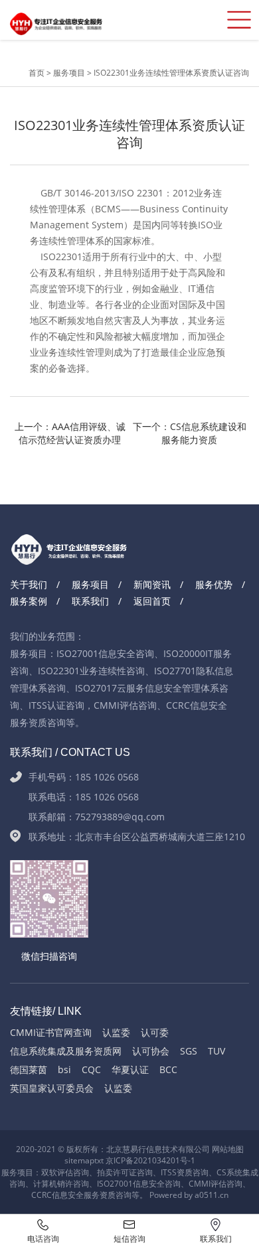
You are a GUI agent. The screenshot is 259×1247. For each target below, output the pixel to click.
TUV (216, 1051)
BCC (168, 1069)
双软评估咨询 (65, 1172)
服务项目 (69, 72)
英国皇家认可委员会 (52, 1088)
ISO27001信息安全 (131, 1183)
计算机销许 (53, 1183)
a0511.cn (211, 1195)
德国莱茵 (28, 1069)
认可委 (155, 1032)
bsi (64, 1069)
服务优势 (213, 584)
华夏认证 (130, 1069)
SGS (188, 1051)
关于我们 (28, 584)
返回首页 (152, 601)
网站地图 (228, 1149)
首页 (37, 72)
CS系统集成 (237, 1172)
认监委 (116, 1032)
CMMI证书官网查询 (51, 1032)
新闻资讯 (152, 584)
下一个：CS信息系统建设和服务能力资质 (189, 433)
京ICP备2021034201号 (147, 1160)
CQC (91, 1069)
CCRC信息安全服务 (65, 1195)
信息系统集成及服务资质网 (66, 1051)
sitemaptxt (84, 1160)
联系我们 (90, 601)
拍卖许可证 (117, 1172)
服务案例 (28, 601)
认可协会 (150, 1051)
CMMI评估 (207, 1183)
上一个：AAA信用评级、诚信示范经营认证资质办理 (70, 433)
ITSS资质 (177, 1172)
